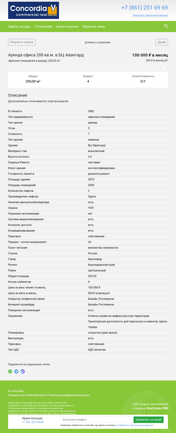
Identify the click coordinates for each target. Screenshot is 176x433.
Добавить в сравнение (97, 42)
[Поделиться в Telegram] (16, 371)
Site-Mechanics (37, 395)
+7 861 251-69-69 (33, 422)
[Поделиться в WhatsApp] (10, 371)
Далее (162, 42)
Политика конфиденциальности (69, 395)
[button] (150, 15)
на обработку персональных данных (134, 425)
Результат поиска (21, 42)
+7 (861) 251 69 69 (145, 7)
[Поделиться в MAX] (22, 371)
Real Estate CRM (157, 408)
